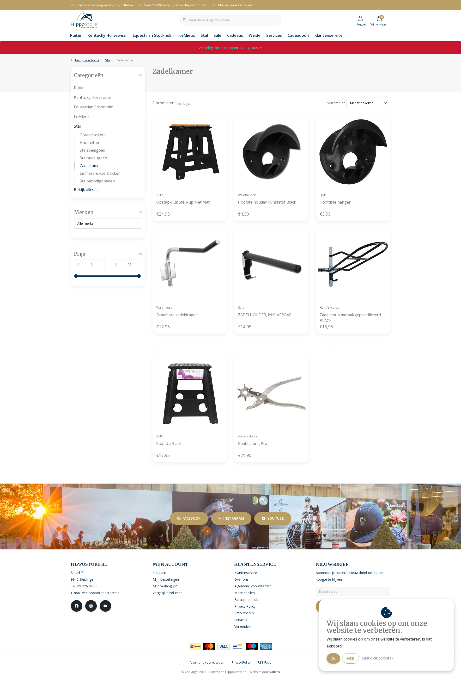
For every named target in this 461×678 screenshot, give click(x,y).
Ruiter (76, 35)
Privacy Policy (241, 662)
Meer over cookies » (378, 658)
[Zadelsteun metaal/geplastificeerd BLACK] (353, 264)
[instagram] (91, 606)
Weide (255, 35)
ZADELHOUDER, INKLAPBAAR (264, 314)
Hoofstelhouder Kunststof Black (267, 202)
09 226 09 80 (87, 586)
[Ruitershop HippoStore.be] (84, 19)
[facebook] (76, 606)
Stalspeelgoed (92, 150)
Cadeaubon (298, 35)
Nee (350, 658)
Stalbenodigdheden (97, 181)
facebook (191, 518)
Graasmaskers (93, 134)
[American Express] (266, 646)
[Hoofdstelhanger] (353, 151)
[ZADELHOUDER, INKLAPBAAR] (271, 264)
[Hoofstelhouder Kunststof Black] (271, 151)
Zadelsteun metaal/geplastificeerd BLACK (350, 317)
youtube (275, 518)
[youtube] (105, 606)
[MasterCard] (209, 646)
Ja (333, 658)
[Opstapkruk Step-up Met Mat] (189, 151)
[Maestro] (252, 646)
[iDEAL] (195, 646)
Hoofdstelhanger (335, 202)
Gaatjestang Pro (252, 443)
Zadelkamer (90, 165)
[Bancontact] (237, 646)
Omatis (275, 672)
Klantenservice (329, 35)
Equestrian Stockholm (153, 35)
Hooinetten (90, 142)
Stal (204, 35)
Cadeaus (235, 35)
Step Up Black (168, 443)
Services (274, 35)
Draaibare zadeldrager (176, 314)
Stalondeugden (93, 158)
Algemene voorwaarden (207, 662)
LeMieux (187, 35)
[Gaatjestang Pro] (271, 392)
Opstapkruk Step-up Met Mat (183, 202)
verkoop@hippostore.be (100, 593)
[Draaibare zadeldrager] (189, 264)
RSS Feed (265, 662)
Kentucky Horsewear (107, 35)
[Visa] (223, 646)
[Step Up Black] (189, 392)
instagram (233, 518)
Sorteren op (336, 103)
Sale (217, 35)
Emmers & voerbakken (100, 173)
